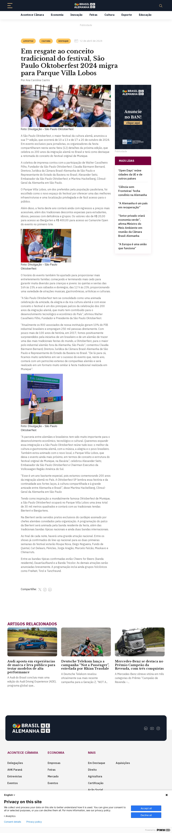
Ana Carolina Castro (38, 80)
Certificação (95, 783)
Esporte (126, 14)
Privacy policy (34, 821)
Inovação (76, 14)
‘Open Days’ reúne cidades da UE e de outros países (130, 174)
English (8, 794)
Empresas (54, 763)
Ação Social (95, 789)
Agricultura (95, 776)
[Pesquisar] (161, 5)
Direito (92, 769)
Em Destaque (96, 763)
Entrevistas (14, 776)
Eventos (12, 783)
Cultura (109, 14)
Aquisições (123, 763)
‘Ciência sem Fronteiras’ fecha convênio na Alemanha (132, 191)
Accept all (146, 808)
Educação (145, 14)
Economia (57, 14)
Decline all (146, 815)
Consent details (12, 821)
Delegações (15, 763)
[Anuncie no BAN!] (133, 117)
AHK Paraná (14, 769)
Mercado (53, 776)
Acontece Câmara (32, 14)
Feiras (93, 14)
